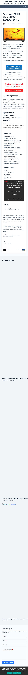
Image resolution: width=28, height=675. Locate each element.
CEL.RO (17, 191)
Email (4, 640)
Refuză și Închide (17, 673)
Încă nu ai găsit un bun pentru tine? (14, 87)
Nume (4, 636)
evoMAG (10, 191)
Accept (9, 673)
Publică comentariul (8, 662)
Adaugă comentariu (8, 649)
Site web (5, 645)
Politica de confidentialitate (14, 670)
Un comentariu (12, 380)
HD (5, 243)
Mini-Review (20, 23)
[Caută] (23, 6)
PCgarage (14, 194)
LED (9, 243)
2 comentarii (11, 500)
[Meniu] (25, 6)
